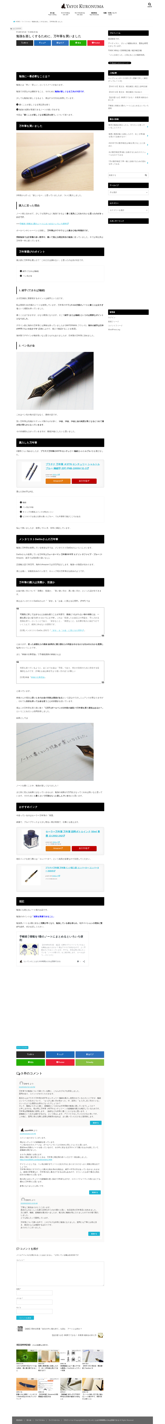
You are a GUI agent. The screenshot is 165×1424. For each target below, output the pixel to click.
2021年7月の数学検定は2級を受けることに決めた (127, 144)
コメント (20, 1260)
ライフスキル (65, 13)
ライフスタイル (80, 13)
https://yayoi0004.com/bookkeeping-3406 (36, 1160)
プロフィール (68, 1420)
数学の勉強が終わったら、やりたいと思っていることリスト (127, 126)
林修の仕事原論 (38, 677)
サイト (18, 1308)
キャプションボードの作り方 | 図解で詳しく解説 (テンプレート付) (128, 79)
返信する (96, 1123)
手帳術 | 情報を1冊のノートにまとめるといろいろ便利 (43, 224)
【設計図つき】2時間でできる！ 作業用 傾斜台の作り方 (128, 98)
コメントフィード (115, 326)
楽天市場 (83, 481)
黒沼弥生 (94, 13)
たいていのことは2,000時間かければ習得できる (102, 1420)
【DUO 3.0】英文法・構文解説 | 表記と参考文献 (127, 86)
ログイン (111, 317)
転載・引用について (110, 13)
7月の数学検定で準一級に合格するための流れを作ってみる (127, 162)
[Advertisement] (60, 60)
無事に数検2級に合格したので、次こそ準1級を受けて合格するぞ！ (127, 135)
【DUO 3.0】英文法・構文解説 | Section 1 (125, 92)
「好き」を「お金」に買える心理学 (66, 630)
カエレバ (55, 474)
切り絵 (52, 13)
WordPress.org (114, 330)
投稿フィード (113, 322)
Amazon (57, 481)
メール (19, 1298)
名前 (18, 1289)
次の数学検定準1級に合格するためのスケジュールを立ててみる (127, 153)
